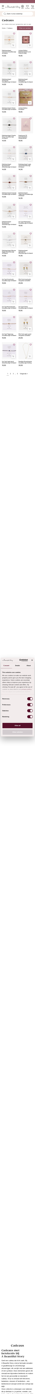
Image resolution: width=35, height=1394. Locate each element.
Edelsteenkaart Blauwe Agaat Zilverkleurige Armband (9, 252)
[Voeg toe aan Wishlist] (14, 33)
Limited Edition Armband (22, 108)
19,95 (20, 56)
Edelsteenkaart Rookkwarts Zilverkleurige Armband (9, 223)
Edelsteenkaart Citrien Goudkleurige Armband (9, 108)
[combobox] (17, 14)
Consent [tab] (6, 665)
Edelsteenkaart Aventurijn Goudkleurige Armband (9, 81)
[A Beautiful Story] (14, 7)
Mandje (32, 8)
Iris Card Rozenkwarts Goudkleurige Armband (9, 307)
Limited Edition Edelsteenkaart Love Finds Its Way (24, 52)
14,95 (4, 56)
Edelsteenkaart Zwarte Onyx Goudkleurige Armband (9, 137)
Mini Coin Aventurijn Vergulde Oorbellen (24, 280)
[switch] (30, 704)
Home (3, 28)
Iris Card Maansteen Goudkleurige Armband (25, 222)
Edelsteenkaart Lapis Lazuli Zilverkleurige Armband (24, 166)
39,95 (20, 365)
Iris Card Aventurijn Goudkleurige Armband (9, 280)
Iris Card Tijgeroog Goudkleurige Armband (9, 334)
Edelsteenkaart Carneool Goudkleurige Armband (9, 52)
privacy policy (26, 689)
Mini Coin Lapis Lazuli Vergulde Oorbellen (24, 334)
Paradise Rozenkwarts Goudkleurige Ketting (25, 362)
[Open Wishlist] (27, 6)
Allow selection (17, 732)
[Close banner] (32, 660)
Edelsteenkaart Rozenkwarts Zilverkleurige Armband (9, 166)
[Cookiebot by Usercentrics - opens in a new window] (20, 660)
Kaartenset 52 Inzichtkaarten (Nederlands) (22, 137)
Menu (3, 7)
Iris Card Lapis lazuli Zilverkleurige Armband (9, 362)
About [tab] (29, 665)
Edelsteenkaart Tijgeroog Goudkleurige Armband (25, 194)
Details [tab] (17, 665)
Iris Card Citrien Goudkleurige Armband (25, 307)
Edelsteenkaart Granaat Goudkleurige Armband (9, 193)
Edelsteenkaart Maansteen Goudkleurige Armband (25, 81)
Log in (22, 7)
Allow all (17, 725)
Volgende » (24, 374)
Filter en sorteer (25, 28)
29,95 (20, 283)
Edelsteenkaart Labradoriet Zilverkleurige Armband (25, 252)
